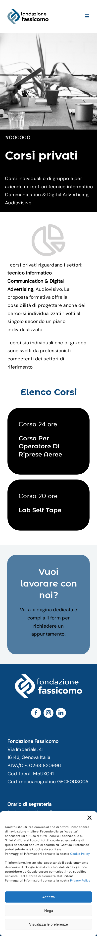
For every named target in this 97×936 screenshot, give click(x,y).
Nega (48, 911)
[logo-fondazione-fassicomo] (27, 11)
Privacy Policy (80, 881)
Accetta (48, 897)
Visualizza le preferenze (48, 924)
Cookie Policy (80, 854)
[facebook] (36, 713)
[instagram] (48, 713)
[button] (89, 817)
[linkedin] (61, 713)
